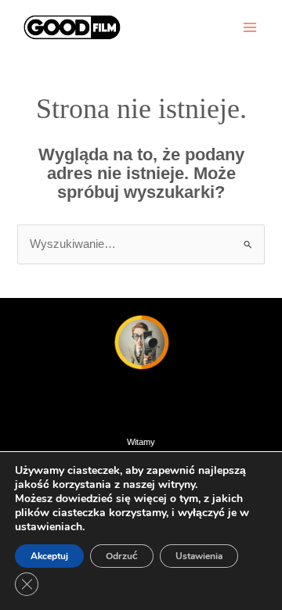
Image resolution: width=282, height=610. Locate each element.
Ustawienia (198, 556)
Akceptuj (49, 556)
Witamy (141, 442)
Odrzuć (122, 556)
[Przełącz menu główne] (249, 27)
